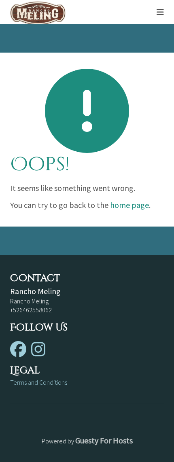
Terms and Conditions (38, 382)
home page (129, 205)
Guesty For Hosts (104, 440)
